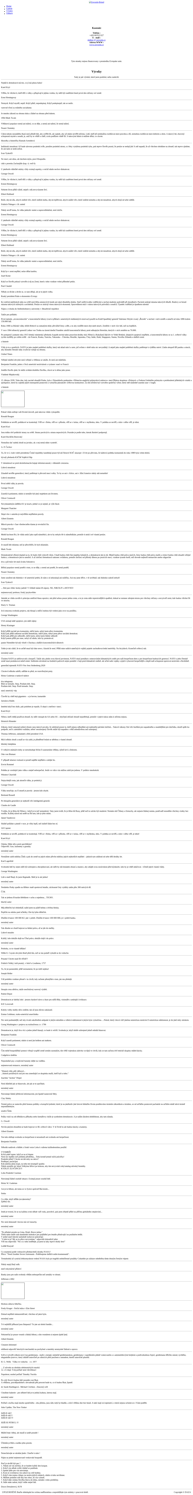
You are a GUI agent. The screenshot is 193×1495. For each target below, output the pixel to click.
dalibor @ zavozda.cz (97, 40)
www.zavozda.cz (96, 45)
